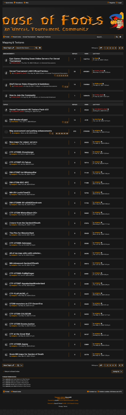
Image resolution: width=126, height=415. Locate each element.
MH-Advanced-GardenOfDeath (24, 263)
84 (56, 133)
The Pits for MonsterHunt (21, 233)
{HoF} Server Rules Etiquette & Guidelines (29, 84)
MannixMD (68, 397)
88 (67, 133)
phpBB (56, 400)
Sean (96, 58)
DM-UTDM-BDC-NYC (19, 182)
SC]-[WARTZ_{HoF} (20, 73)
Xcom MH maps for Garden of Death (26, 354)
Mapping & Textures (13, 42)
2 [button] (107, 48)
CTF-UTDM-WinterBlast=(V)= (23, 213)
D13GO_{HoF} (15, 63)
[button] (101, 48)
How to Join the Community (22, 95)
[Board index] (36, 21)
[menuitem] (18, 2)
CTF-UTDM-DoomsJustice (22, 324)
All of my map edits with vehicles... (25, 253)
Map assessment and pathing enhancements (30, 131)
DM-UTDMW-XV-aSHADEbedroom (25, 203)
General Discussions (48, 63)
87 (64, 133)
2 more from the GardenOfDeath (24, 223)
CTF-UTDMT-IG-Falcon (20, 162)
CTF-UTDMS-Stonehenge (21, 152)
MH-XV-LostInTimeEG (19, 192)
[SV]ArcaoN (98, 84)
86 (62, 133)
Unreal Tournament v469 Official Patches (28, 71)
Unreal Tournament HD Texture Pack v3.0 (28, 109)
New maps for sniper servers (23, 142)
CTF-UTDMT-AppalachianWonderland (27, 283)
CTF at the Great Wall (19, 334)
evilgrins (17, 133)
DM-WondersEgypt (18, 120)
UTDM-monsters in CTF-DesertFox (26, 304)
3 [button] (110, 48)
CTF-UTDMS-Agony (18, 344)
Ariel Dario (14, 121)
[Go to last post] (99, 58)
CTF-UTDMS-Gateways (20, 243)
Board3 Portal (58, 403)
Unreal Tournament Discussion (57, 73)
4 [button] (112, 48)
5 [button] (115, 48)
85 (59, 133)
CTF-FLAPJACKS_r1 (18, 293)
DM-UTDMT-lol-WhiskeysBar (23, 172)
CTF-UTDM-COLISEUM (20, 314)
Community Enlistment (48, 97)
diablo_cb (14, 144)
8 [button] (119, 48)
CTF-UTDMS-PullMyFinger (21, 273)
